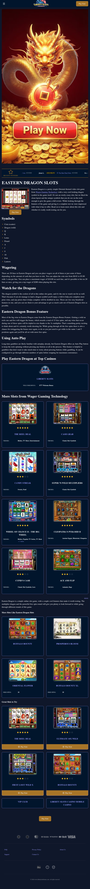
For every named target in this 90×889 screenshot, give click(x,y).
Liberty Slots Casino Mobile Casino (67, 803)
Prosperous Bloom (67, 643)
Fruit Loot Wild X (22, 784)
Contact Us (35, 854)
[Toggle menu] (4, 4)
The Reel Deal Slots (47, 173)
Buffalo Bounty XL (67, 685)
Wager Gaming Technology (47, 192)
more (86, 598)
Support (6, 854)
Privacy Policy (36, 850)
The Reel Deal (22, 434)
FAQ (5, 850)
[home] (41, 5)
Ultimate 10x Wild (67, 738)
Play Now (82, 4)
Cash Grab (67, 434)
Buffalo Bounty (22, 643)
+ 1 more (21, 541)
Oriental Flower (23, 685)
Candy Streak (23, 483)
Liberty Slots (45, 378)
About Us (63, 850)
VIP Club (23, 801)
